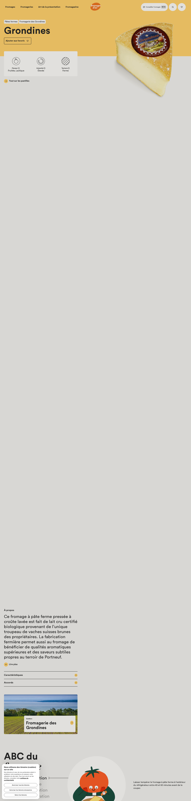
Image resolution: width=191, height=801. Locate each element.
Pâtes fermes (11, 22)
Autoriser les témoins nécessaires (20, 790)
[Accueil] (95, 7)
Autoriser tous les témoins (20, 785)
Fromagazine (72, 7)
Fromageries (26, 7)
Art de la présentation (49, 7)
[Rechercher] (173, 7)
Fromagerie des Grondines (32, 22)
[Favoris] (182, 7)
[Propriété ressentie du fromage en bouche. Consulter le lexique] (69, 68)
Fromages (10, 7)
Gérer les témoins (21, 795)
